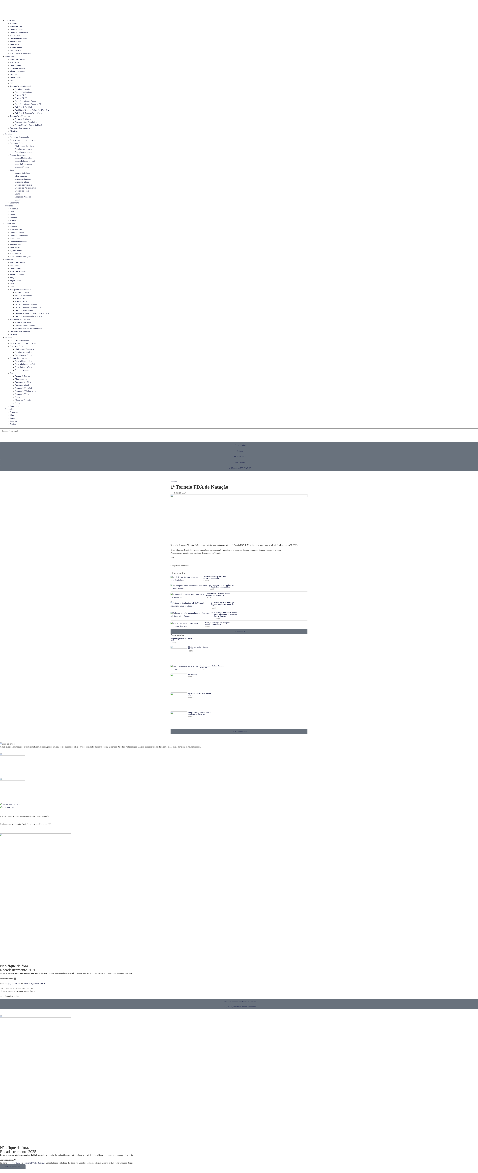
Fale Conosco (15, 50)
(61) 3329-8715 (14, 983)
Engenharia (14, 203)
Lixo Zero (14, 131)
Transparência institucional (20, 86)
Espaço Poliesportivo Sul (25, 161)
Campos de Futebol (22, 173)
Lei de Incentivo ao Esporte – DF (28, 104)
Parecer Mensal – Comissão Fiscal (28, 125)
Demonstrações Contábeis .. (26, 122)
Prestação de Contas (23, 119)
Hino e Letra (15, 35)
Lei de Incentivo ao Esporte (26, 101)
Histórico (13, 23)
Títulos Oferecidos (17, 71)
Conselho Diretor (17, 29)
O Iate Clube (10, 20)
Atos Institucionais (22, 89)
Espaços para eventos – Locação (22, 140)
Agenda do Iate (16, 47)
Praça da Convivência (23, 164)
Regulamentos (15, 77)
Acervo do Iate (16, 26)
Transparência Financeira (20, 116)
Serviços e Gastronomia (19, 137)
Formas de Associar (17, 68)
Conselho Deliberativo (19, 32)
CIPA (12, 83)
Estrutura (8, 134)
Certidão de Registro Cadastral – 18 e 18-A (32, 110)
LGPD (12, 80)
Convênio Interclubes (18, 38)
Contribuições (15, 65)
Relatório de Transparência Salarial (28, 113)
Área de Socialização (18, 155)
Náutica (13, 221)
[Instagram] (16, 12)
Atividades (9, 206)
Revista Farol (15, 44)
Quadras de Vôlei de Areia (25, 188)
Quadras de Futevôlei (23, 185)
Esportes (13, 218)
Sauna (17, 194)
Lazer (12, 170)
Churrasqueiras (21, 176)
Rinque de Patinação (23, 197)
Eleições (13, 74)
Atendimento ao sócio (23, 149)
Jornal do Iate (15, 41)
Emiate (12, 215)
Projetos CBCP (21, 98)
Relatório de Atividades (24, 107)
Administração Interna (23, 152)
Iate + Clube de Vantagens (20, 53)
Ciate (12, 212)
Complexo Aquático (23, 179)
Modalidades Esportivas (24, 146)
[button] (239, 426)
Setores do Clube (16, 143)
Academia (14, 209)
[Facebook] (3, 12)
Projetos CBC (20, 95)
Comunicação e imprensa (20, 128)
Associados (14, 62)
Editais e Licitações (17, 59)
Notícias (174, 481)
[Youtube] (10, 12)
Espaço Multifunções (23, 158)
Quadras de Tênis (22, 191)
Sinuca (17, 200)
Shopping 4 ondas (22, 167)
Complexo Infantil (22, 182)
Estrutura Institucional (23, 92)
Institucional (10, 56)
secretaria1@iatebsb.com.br (34, 983)
